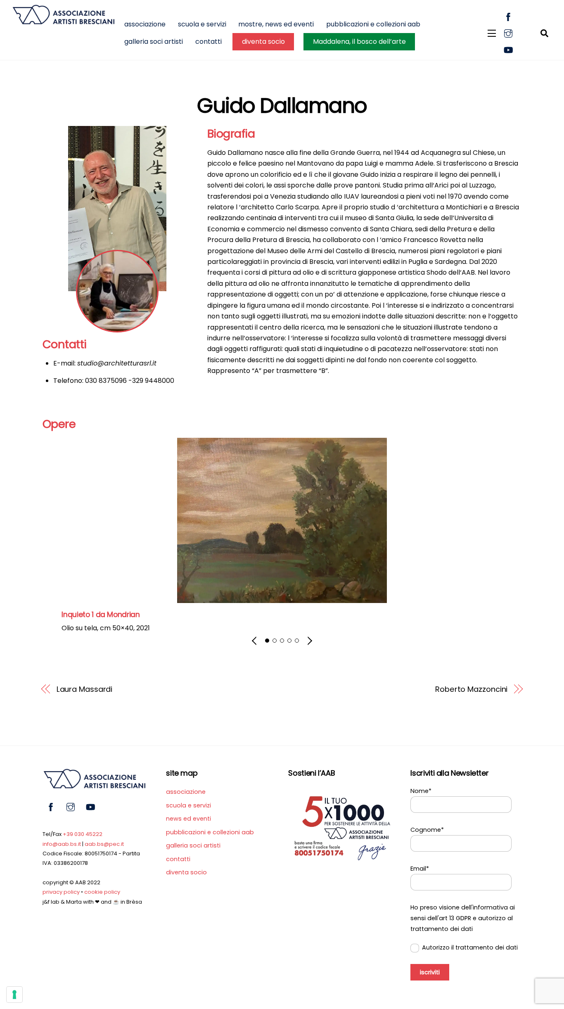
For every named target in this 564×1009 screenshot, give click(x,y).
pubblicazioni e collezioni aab (373, 24)
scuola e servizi (202, 24)
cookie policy (102, 892)
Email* (419, 868)
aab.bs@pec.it (104, 844)
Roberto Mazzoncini (471, 689)
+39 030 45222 (82, 834)
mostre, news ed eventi (276, 24)
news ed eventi (188, 818)
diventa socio (263, 41)
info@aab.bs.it (62, 844)
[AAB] (63, 21)
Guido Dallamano (282, 105)
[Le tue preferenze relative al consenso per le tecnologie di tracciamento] (14, 994)
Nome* (420, 791)
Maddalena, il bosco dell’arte (359, 41)
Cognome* (427, 830)
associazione (145, 24)
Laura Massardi (85, 689)
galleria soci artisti (153, 41)
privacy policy (61, 892)
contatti (208, 41)
